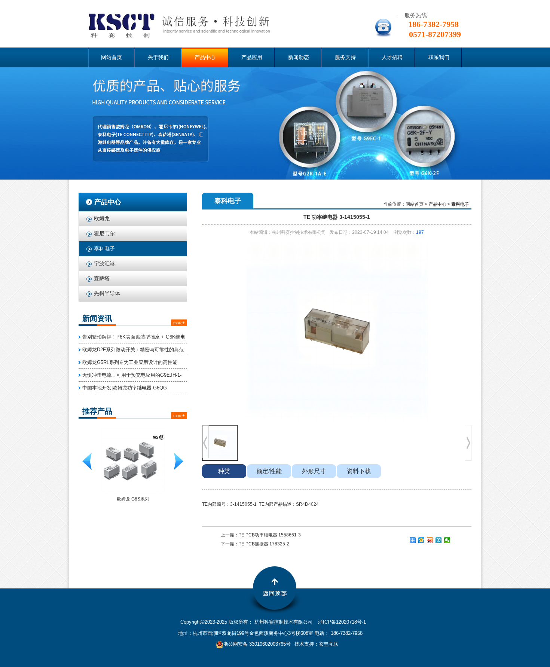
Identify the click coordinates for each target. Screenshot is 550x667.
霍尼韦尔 (104, 233)
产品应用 (251, 57)
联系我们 (438, 57)
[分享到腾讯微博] (439, 540)
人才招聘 (392, 57)
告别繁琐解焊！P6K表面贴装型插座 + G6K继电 (133, 337)
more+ (179, 322)
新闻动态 (298, 57)
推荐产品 (97, 411)
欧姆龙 (102, 218)
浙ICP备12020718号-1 (342, 622)
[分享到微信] (447, 540)
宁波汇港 (104, 263)
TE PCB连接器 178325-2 (264, 544)
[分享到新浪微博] (430, 540)
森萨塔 (102, 278)
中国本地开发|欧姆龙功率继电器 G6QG (124, 388)
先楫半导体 (107, 293)
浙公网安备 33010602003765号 (257, 644)
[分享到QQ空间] (421, 540)
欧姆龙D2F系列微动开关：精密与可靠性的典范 (133, 349)
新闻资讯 (97, 318)
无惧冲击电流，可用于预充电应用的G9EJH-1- (131, 375)
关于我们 (158, 57)
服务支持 (345, 57)
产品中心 (205, 57)
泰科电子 (104, 248)
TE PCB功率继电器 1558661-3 (270, 535)
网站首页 (111, 57)
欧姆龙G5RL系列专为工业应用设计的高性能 (129, 362)
